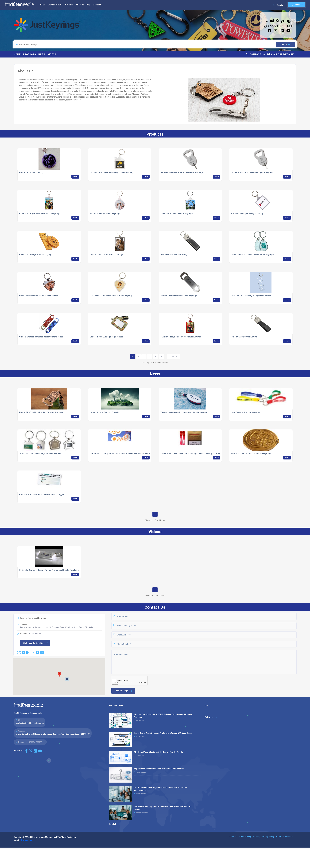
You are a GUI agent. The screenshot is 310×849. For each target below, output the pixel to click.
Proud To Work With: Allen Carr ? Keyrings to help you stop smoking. (190, 453)
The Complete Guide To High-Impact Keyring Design (183, 412)
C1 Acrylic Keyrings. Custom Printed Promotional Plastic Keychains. (49, 570)
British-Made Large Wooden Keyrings (36, 254)
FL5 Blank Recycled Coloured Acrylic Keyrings (180, 337)
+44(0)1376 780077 (33, 742)
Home (42, 5)
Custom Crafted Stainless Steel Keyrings (178, 296)
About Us (80, 5)
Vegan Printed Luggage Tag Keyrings (106, 337)
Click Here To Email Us (33, 643)
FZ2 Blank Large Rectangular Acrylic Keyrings (39, 213)
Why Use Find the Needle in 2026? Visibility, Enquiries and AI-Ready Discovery (163, 715)
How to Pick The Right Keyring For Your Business (41, 412)
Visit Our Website (282, 54)
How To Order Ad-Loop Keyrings (245, 412)
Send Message (121, 691)
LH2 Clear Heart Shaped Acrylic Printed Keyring (111, 296)
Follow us (209, 717)
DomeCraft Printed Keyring (31, 172)
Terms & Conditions (284, 836)
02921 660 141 (280, 26)
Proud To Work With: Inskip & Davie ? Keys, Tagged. (42, 494)
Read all (113, 824)
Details (75, 176)
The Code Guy (27, 840)
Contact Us (97, 5)
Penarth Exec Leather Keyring (244, 337)
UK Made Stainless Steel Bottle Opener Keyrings (181, 172)
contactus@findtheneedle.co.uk (30, 723)
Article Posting (245, 836)
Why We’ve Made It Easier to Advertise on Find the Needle (158, 752)
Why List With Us (55, 5)
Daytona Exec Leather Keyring (173, 254)
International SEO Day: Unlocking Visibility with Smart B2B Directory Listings (162, 807)
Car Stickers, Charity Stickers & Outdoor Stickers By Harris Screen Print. (122, 453)
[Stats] (42, 652)
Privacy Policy (268, 836)
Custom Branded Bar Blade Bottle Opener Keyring (41, 337)
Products (29, 54)
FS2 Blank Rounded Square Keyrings (176, 213)
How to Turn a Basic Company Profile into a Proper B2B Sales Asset (163, 733)
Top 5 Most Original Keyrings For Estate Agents (40, 453)
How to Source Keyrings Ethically (104, 412)
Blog (88, 5)
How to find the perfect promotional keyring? (251, 453)
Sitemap (256, 836)
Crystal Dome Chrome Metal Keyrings (106, 254)
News (41, 54)
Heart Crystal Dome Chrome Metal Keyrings (38, 296)
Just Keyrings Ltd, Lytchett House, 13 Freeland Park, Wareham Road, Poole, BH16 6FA (56, 627)
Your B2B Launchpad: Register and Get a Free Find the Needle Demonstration (160, 788)
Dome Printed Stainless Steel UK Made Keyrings (252, 254)
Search (284, 44)
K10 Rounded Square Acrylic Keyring (247, 213)
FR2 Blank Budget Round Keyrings (105, 213)
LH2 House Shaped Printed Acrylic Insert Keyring (111, 172)
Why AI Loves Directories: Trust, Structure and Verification (159, 769)
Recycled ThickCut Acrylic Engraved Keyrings (251, 296)
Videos (52, 54)
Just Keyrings (279, 20)
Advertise (69, 5)
